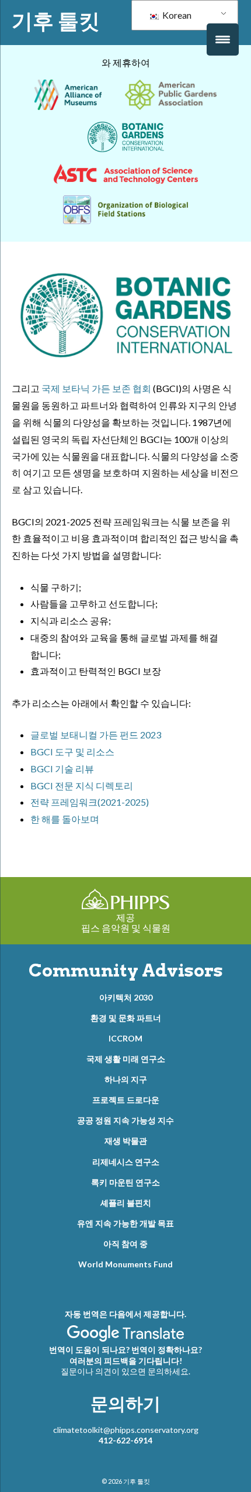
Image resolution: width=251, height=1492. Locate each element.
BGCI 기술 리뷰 (62, 768)
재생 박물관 (125, 1141)
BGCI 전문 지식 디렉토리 (81, 785)
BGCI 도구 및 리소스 (72, 751)
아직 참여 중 (125, 1244)
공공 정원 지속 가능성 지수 (125, 1120)
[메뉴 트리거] (223, 39)
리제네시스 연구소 (125, 1162)
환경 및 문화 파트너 (125, 1018)
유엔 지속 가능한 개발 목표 (125, 1223)
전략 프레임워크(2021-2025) (89, 801)
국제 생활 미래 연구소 (125, 1059)
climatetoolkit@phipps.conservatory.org (125, 1430)
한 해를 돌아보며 (64, 818)
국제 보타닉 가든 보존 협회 (96, 388)
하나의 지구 (125, 1079)
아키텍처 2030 (125, 997)
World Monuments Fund (125, 1264)
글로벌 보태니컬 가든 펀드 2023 (95, 734)
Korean (176, 14)
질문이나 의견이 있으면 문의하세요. (125, 1371)
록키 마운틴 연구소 (125, 1182)
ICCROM (125, 1038)
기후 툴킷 (56, 21)
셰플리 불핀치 (125, 1203)
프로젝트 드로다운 (125, 1100)
